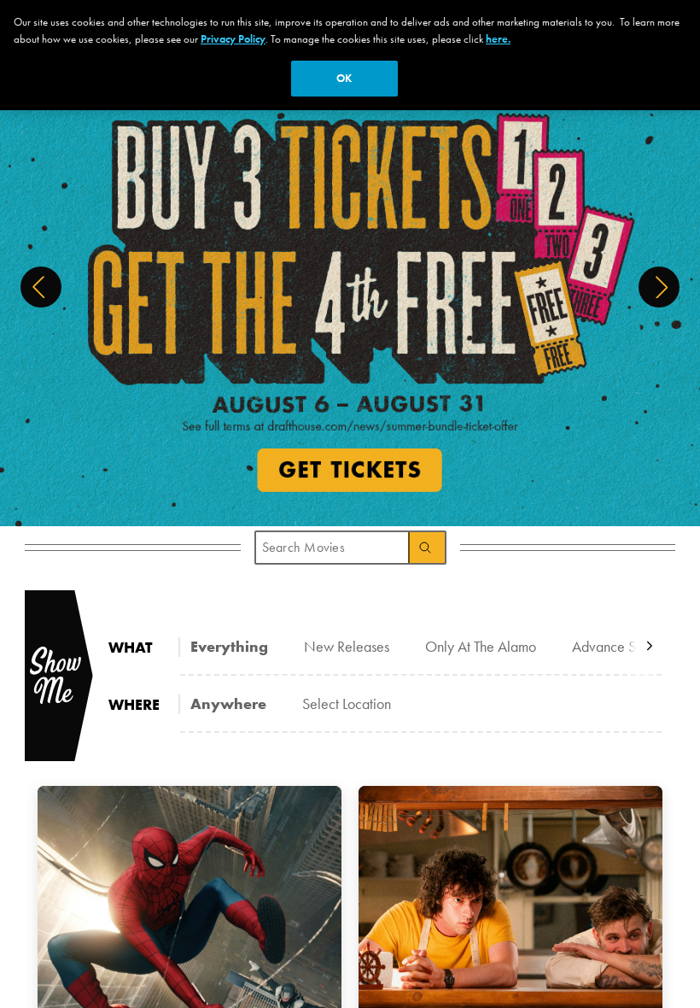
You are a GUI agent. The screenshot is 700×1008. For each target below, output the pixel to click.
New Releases (346, 646)
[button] (40, 287)
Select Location (346, 703)
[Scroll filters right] (650, 646)
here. (498, 39)
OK (344, 78)
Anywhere (228, 703)
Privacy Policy (233, 39)
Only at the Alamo (480, 646)
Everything (229, 646)
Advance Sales (616, 646)
